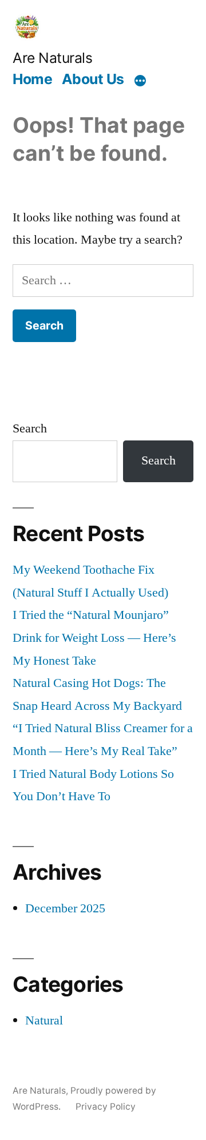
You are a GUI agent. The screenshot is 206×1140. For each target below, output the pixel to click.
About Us (93, 79)
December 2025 (65, 908)
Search (30, 428)
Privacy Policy (106, 1106)
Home (32, 79)
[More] (140, 81)
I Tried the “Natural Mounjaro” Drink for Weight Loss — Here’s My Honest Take (94, 637)
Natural (44, 1020)
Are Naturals (52, 57)
